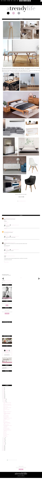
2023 (3, 390)
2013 (3, 446)
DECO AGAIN (4, 432)
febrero (4, 443)
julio (3, 438)
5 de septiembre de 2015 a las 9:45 (9, 231)
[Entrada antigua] (39, 279)
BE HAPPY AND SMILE (5, 415)
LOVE (4, 410)
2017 (3, 396)
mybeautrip (5, 242)
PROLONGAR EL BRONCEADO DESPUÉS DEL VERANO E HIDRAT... (6, 414)
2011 (3, 448)
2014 (3, 445)
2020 (3, 393)
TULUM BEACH (5, 435)
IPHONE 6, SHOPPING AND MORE (7, 407)
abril (3, 441)
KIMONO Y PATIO (5, 408)
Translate (7, 368)
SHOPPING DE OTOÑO (6, 424)
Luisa (4, 231)
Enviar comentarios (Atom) (8, 280)
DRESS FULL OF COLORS (6, 409)
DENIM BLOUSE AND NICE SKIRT (7, 404)
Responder (5, 228)
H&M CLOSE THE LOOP (6, 434)
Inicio (21, 277)
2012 (3, 447)
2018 (3, 395)
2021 (3, 392)
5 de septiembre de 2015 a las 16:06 (11, 242)
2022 (3, 391)
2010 (3, 449)
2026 (3, 387)
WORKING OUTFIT (5, 436)
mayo (4, 440)
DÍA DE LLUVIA (5, 431)
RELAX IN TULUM (5, 421)
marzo (4, 442)
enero (4, 444)
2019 (3, 394)
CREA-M (4, 420)
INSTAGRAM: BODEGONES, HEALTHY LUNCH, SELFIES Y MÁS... (7, 423)
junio (4, 439)
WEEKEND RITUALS (5, 406)
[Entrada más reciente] (3, 279)
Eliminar (8, 233)
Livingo (10, 71)
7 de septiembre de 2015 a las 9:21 (15, 236)
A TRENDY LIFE (8, 236)
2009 (3, 450)
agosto (4, 437)
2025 (3, 388)
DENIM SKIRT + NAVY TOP (6, 419)
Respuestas (6, 223)
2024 (3, 389)
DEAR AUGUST (5, 433)
